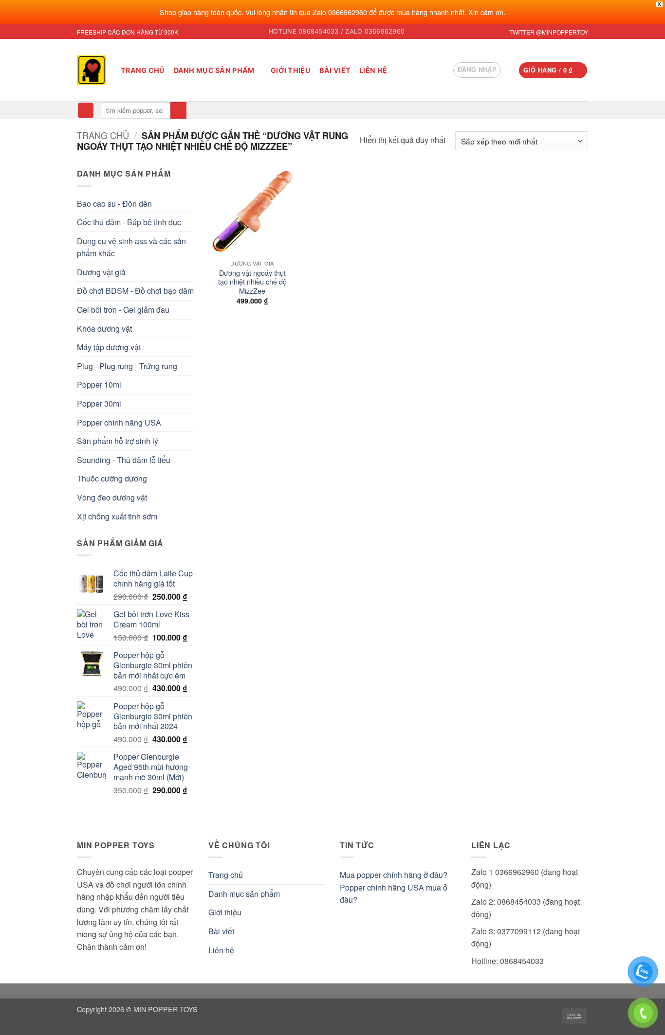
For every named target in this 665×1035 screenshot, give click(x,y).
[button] (477, 70)
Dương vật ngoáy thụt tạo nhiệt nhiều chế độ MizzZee (252, 282)
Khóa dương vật (104, 328)
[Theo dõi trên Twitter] (496, 32)
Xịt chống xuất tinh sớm (117, 516)
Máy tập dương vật (109, 347)
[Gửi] (178, 110)
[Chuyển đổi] (319, 893)
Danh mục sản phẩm (214, 70)
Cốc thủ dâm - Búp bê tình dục (129, 222)
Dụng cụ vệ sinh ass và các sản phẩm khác (131, 247)
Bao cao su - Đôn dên (114, 203)
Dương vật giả (101, 272)
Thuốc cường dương (112, 478)
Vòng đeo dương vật (112, 497)
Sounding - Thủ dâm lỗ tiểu (123, 459)
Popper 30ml (99, 403)
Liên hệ (373, 70)
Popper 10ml (99, 384)
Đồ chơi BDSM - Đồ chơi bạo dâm (135, 290)
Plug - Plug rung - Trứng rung (127, 366)
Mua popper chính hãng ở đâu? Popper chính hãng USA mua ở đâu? (393, 887)
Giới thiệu (291, 70)
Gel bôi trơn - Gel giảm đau (123, 309)
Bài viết (335, 70)
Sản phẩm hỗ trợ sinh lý (117, 440)
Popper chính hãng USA (119, 422)
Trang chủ (143, 70)
